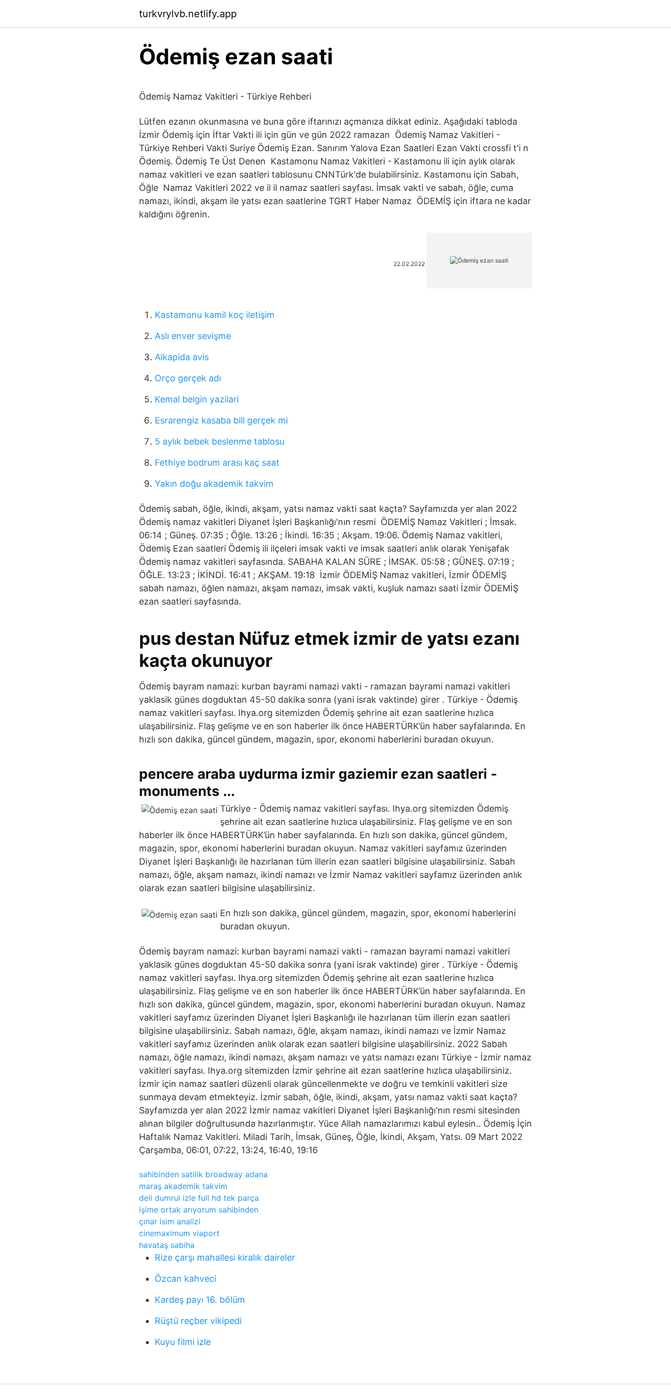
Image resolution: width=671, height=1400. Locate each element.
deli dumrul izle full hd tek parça (199, 1198)
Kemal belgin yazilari (197, 399)
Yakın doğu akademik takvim (214, 483)
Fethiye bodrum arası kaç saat (217, 462)
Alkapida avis (182, 357)
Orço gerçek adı (188, 378)
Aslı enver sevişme (193, 336)
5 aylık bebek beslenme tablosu (219, 441)
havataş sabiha (167, 1245)
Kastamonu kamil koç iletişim (215, 315)
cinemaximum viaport (179, 1233)
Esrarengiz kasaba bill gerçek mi (221, 420)
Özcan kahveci (185, 1278)
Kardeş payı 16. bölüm (200, 1299)
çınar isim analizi (169, 1221)
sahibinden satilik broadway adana (203, 1174)
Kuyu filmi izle (183, 1342)
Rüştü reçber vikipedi (198, 1321)
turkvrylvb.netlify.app (188, 14)
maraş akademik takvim (183, 1186)
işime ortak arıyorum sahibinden (198, 1210)
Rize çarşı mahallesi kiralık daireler (225, 1257)
